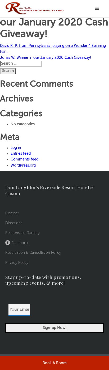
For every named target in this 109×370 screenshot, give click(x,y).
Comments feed (24, 159)
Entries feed (21, 153)
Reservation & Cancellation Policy (33, 253)
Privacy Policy (16, 263)
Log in (16, 148)
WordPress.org (23, 165)
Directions (13, 223)
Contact (12, 213)
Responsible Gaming (22, 233)
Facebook (20, 243)
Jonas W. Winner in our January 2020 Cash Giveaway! (45, 58)
